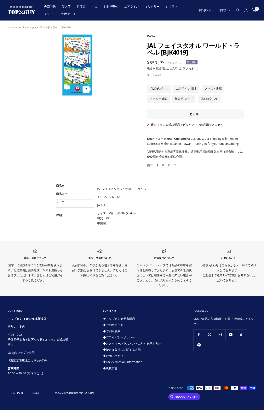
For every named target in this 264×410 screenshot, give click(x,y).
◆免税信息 (110, 368)
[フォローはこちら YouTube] (230, 334)
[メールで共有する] (175, 165)
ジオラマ (171, 6)
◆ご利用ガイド (113, 325)
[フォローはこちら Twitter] (209, 334)
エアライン (131, 6)
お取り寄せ (111, 6)
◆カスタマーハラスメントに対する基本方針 (132, 343)
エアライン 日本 (186, 88)
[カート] (254, 10)
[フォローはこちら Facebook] (198, 334)
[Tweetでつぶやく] (168, 165)
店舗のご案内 (16, 327)
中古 (94, 6)
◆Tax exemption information (122, 362)
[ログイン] (246, 10)
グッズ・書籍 (213, 88)
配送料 (160, 68)
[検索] (237, 10)
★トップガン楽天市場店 (119, 319)
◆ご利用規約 (111, 331)
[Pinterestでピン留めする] (163, 165)
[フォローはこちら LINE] (198, 345)
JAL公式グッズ (159, 88)
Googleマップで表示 (21, 352)
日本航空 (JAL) (209, 99)
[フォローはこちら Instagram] (220, 334)
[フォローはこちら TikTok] (241, 334)
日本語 (222, 10)
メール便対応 (158, 99)
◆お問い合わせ (113, 356)
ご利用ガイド (67, 14)
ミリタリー (152, 6)
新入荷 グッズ (184, 99)
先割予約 (50, 6)
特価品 (81, 6)
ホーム (11, 27)
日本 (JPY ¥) (204, 10)
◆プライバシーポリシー (119, 337)
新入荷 (66, 6)
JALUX (151, 35)
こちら (225, 265)
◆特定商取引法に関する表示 (122, 350)
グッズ (48, 14)
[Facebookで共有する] (157, 165)
